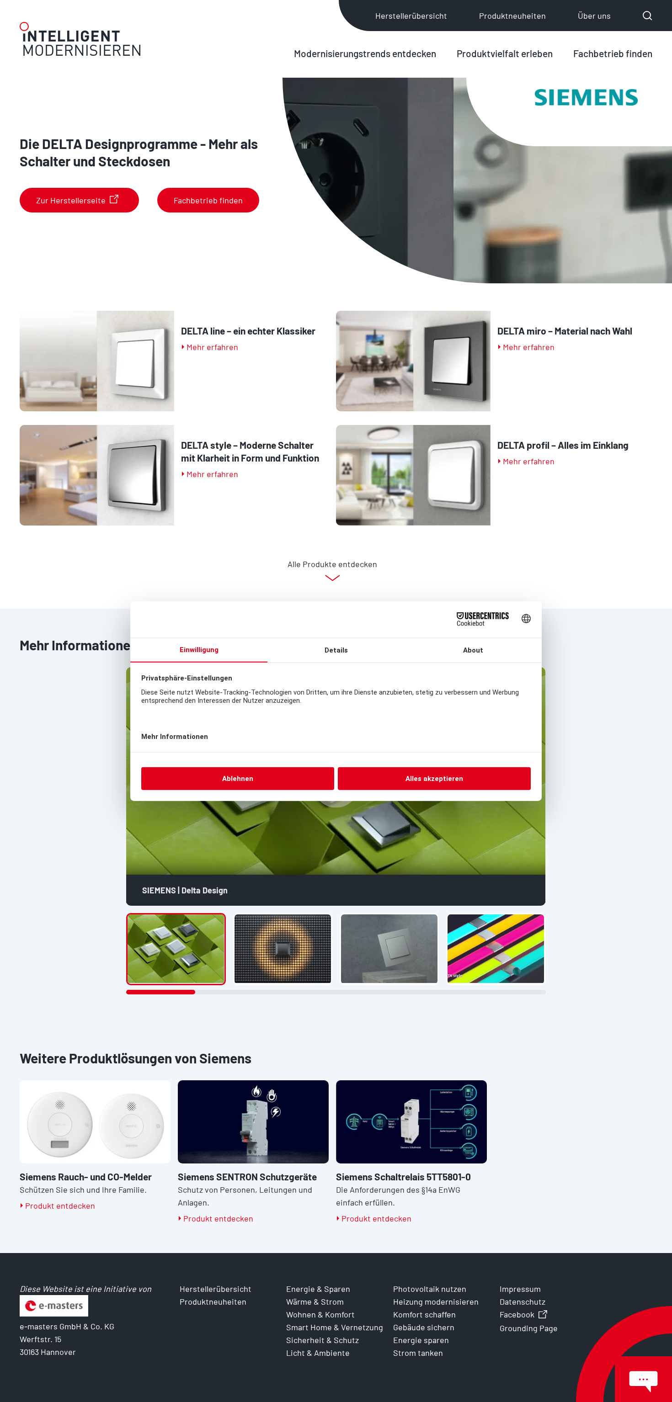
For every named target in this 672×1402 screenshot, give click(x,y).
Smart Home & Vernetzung (334, 1327)
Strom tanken (418, 1353)
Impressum (520, 1289)
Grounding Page (529, 1328)
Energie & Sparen (318, 1289)
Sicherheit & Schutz (322, 1340)
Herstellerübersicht (411, 16)
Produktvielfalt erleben (505, 53)
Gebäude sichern (423, 1327)
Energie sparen (421, 1340)
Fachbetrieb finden (612, 53)
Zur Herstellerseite (71, 200)
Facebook (517, 1314)
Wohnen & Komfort (320, 1314)
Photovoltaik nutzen (429, 1289)
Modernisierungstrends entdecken (365, 53)
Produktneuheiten (512, 16)
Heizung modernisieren (436, 1301)
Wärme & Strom (315, 1301)
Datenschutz (522, 1301)
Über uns (594, 16)
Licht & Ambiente (318, 1353)
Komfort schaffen (424, 1314)
